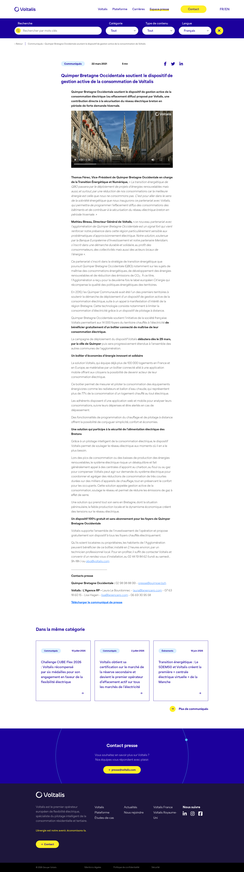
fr (222, 9)
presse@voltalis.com (124, 769)
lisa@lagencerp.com (114, 595)
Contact (49, 844)
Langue (187, 22)
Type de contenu (157, 22)
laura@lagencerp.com (147, 590)
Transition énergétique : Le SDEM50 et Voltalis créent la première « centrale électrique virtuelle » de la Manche (180, 672)
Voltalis (99, 807)
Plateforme (102, 812)
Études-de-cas (104, 817)
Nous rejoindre (134, 812)
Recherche (25, 22)
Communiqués (73, 63)
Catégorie (115, 22)
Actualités (130, 807)
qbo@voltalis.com (97, 561)
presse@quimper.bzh (152, 583)
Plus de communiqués (193, 709)
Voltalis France (163, 807)
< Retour (18, 44)
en (227, 9)
